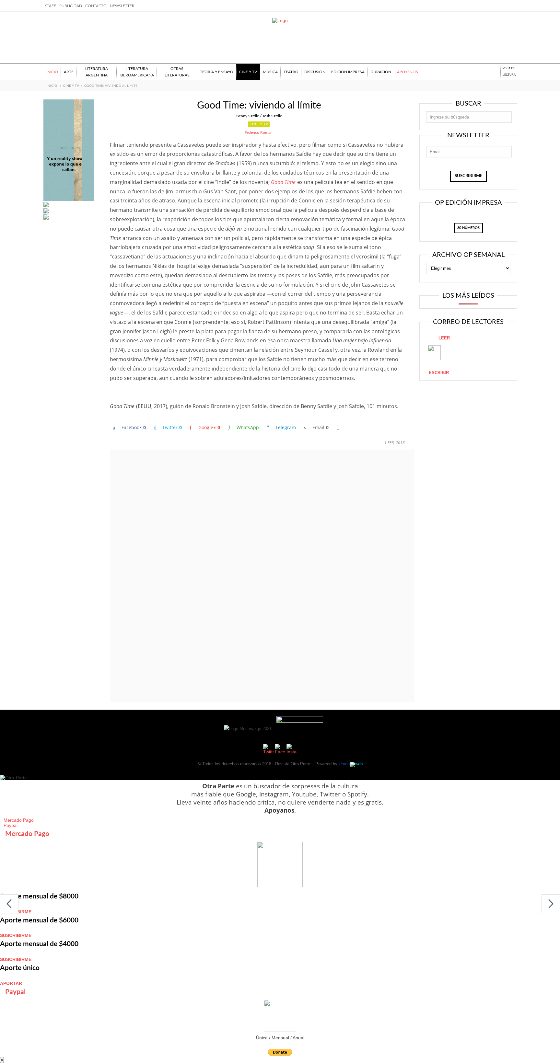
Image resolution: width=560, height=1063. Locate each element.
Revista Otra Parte (292, 763)
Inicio (52, 85)
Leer (444, 338)
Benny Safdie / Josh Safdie (259, 116)
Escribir (439, 372)
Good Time (283, 182)
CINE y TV (71, 85)
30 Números (468, 228)
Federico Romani (259, 132)
